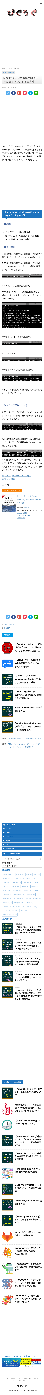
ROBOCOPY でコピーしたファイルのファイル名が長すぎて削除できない (28, 1299)
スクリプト (32, 907)
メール (24, 911)
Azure (8, 829)
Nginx (8, 840)
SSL (28, 898)
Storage (37, 898)
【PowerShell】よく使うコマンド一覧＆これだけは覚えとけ (28, 1092)
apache (20, 874)
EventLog (15, 886)
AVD (28, 874)
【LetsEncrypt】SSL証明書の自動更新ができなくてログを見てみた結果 (28, 663)
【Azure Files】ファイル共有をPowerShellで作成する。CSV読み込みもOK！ (28, 946)
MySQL (27, 890)
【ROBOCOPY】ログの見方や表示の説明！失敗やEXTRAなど (28, 1267)
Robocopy (10, 848)
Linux (5, 625)
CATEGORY (7, 863)
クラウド (20, 907)
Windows (11, 625)
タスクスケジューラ (10, 911)
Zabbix (8, 844)
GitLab (34, 886)
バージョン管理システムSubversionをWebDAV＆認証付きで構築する (28, 694)
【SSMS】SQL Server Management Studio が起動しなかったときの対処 (28, 679)
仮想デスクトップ (10, 915)
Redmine (31, 894)
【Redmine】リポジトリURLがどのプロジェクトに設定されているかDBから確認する (28, 647)
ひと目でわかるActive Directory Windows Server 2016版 (29, 499)
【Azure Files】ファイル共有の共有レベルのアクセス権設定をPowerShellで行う (28, 930)
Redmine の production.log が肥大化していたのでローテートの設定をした (28, 726)
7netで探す (21, 518)
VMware (9, 837)
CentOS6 (19, 878)
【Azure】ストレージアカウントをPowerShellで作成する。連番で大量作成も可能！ (28, 961)
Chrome (17, 882)
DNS (36, 882)
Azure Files (7, 878)
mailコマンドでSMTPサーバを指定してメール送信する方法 (28, 1188)
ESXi (5, 886)
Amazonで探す (22, 513)
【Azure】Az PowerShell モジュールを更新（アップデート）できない (28, 977)
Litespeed (17, 890)
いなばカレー (8, 907)
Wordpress (18, 902)
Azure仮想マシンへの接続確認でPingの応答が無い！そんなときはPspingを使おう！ (28, 1108)
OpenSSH (7, 894)
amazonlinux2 (8, 874)
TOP (7, 1378)
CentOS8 (7, 882)
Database (27, 882)
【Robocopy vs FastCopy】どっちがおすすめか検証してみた (28, 1219)
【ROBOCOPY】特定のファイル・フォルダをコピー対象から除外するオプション (28, 1283)
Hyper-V (6, 890)
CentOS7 (7, 628)
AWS (36, 874)
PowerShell (10, 825)
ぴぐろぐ (22, 1386)
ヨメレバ (26, 507)
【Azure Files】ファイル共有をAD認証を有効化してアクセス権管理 (28, 1156)
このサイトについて (23, 1380)
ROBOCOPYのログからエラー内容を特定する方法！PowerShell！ (28, 1251)
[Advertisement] (22, 42)
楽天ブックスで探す (24, 515)
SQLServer (18, 898)
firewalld (25, 886)
